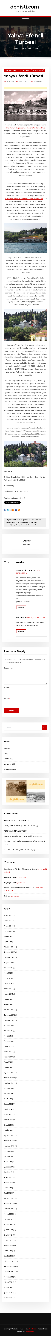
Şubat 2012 (8, 1229)
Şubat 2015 (8, 1041)
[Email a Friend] (11, 510)
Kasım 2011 (8, 1245)
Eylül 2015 (8, 1004)
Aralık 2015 (8, 989)
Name (7, 687)
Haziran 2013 (9, 1146)
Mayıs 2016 (8, 962)
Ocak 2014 (8, 1109)
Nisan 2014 (8, 1093)
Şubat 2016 (8, 978)
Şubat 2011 (8, 1292)
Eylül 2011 (8, 1256)
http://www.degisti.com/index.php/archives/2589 (24, 198)
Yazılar (8, 759)
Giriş (6, 753)
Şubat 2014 (8, 1104)
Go (44, 727)
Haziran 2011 (9, 1271)
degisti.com (24, 7)
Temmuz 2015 (9, 1015)
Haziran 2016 (9, 957)
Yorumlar (9, 764)
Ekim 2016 (8, 936)
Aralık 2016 (8, 926)
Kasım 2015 (8, 994)
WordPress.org (10, 769)
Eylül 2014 (8, 1067)
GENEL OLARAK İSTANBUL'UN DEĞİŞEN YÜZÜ (21, 836)
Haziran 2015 (9, 1020)
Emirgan (7, 896)
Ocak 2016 (8, 983)
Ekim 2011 (8, 1250)
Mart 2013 (8, 1161)
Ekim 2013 (8, 1125)
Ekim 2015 (8, 999)
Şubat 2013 (8, 1167)
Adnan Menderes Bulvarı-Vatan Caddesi (20, 888)
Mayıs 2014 (8, 1088)
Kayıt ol (7, 748)
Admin (10, 81)
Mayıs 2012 (8, 1214)
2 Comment (38, 81)
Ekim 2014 (8, 1062)
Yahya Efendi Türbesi (29, 48)
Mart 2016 (8, 973)
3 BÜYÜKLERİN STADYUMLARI (15, 820)
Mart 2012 (8, 1224)
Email (7, 698)
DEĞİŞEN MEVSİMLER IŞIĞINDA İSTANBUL (20, 825)
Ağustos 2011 (9, 1261)
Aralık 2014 (8, 1051)
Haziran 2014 (9, 1083)
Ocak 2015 (8, 1046)
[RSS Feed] (19, 510)
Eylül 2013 (8, 1130)
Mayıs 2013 (8, 1151)
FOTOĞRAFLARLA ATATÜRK (14, 831)
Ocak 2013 (8, 1172)
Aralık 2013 (8, 1114)
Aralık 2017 (8, 915)
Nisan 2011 (8, 1282)
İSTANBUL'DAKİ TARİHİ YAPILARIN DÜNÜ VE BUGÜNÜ (24, 70)
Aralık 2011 (8, 1240)
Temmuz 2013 (9, 1140)
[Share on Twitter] (8, 510)
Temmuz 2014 (9, 1078)
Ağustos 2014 (9, 1072)
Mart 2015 (8, 1036)
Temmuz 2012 (9, 1203)
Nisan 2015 (8, 1030)
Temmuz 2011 (9, 1266)
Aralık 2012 (8, 1177)
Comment (8, 668)
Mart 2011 (8, 1287)
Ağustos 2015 (9, 1009)
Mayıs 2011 (8, 1277)
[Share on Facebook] (5, 510)
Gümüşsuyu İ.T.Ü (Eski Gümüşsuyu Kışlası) (20, 869)
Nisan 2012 (8, 1219)
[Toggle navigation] (25, 21)
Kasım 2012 (8, 1182)
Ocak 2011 (8, 1298)
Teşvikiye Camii (10, 877)
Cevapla (21, 607)
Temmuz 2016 (9, 952)
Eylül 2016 (8, 941)
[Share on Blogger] (13, 510)
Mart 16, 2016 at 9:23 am (36, 618)
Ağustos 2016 (9, 947)
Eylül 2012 (8, 1193)
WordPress (32, 1329)
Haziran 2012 (9, 1209)
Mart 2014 (8, 1099)
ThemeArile (29, 1331)
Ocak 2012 (8, 1235)
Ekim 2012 (8, 1188)
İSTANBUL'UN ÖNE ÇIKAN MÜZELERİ (18, 849)
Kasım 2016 (8, 931)
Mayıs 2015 (8, 1025)
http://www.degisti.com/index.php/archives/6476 (25, 128)
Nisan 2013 (8, 1156)
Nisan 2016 (8, 968)
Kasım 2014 (8, 1057)
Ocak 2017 (8, 920)
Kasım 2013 (8, 1119)
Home (15, 48)
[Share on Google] (16, 510)
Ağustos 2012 (9, 1198)
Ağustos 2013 (9, 1135)
